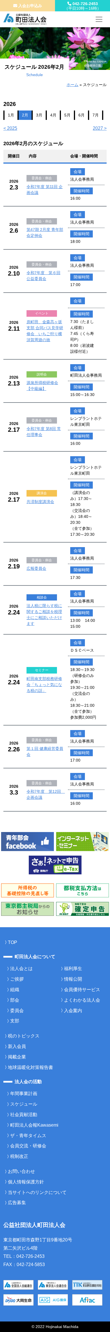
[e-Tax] (55, 864)
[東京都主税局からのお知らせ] (27, 908)
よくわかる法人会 (82, 1000)
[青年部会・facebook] (27, 841)
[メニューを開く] (99, 19)
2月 (25, 115)
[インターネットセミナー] (82, 841)
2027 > (100, 128)
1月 (11, 115)
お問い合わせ (21, 1171)
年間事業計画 (23, 1093)
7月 (96, 115)
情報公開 (73, 979)
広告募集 (17, 1202)
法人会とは (21, 968)
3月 (39, 115)
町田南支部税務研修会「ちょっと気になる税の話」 (44, 684)
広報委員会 (36, 568)
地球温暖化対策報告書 (30, 1067)
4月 (53, 115)
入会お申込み (29, 5)
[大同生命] (18, 1299)
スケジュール (23, 1104)
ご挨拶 (17, 979)
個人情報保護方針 (26, 1181)
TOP (12, 942)
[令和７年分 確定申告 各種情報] (82, 908)
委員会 (17, 1010)
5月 (67, 115)
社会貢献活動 (23, 1114)
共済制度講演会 (40, 501)
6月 (81, 115)
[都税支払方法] (82, 890)
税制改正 (19, 1156)
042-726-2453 (82, 6)
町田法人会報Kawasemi (34, 1125)
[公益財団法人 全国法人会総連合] (18, 1284)
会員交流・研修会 (28, 1145)
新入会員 (17, 1046)
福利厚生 (73, 968)
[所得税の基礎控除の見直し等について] (27, 890)
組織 (14, 989)
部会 (14, 1000)
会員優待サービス (82, 989)
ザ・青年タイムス (28, 1135)
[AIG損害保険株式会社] (53, 1299)
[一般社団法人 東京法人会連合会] (53, 1284)
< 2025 (10, 128)
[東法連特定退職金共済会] (87, 1284)
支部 (14, 1020)
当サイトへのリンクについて (37, 1192)
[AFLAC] (87, 1299)
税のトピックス (23, 1035)
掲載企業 (17, 1056)
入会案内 (73, 1010)
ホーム (72, 84)
